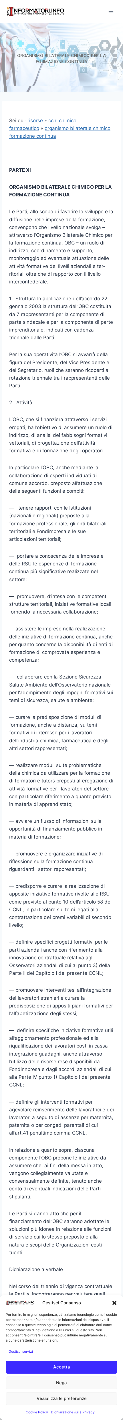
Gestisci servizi (21, 1351)
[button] (114, 1303)
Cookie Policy (37, 1412)
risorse (35, 120)
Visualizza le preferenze (62, 1398)
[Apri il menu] (111, 11)
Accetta (61, 1367)
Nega (61, 1382)
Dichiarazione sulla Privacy (73, 1412)
